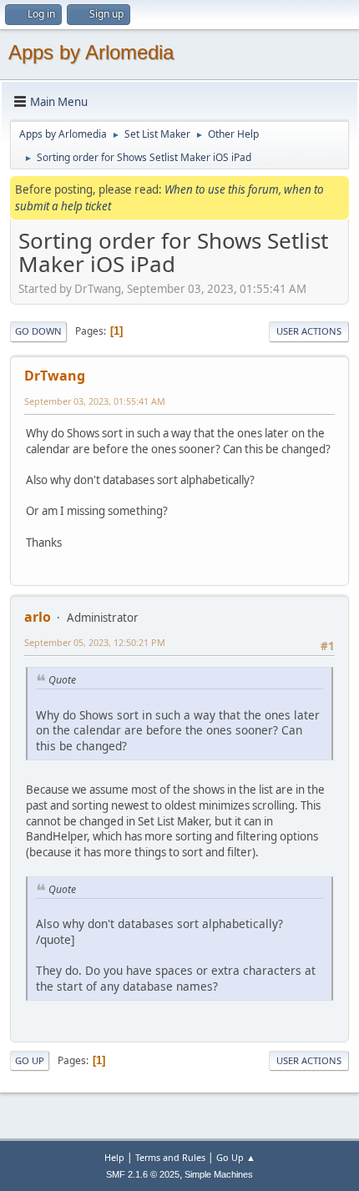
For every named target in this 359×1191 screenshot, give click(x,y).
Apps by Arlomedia (91, 52)
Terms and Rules (170, 1157)
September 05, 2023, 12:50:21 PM (94, 642)
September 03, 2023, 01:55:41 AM (94, 401)
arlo (37, 617)
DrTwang (54, 375)
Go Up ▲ (235, 1157)
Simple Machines (219, 1174)
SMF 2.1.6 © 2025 (143, 1174)
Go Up (29, 1060)
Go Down (38, 331)
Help (114, 1157)
